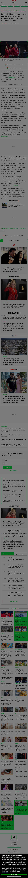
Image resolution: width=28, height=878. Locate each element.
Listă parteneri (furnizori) (5, 872)
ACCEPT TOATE (14, 874)
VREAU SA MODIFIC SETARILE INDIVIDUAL (14, 876)
